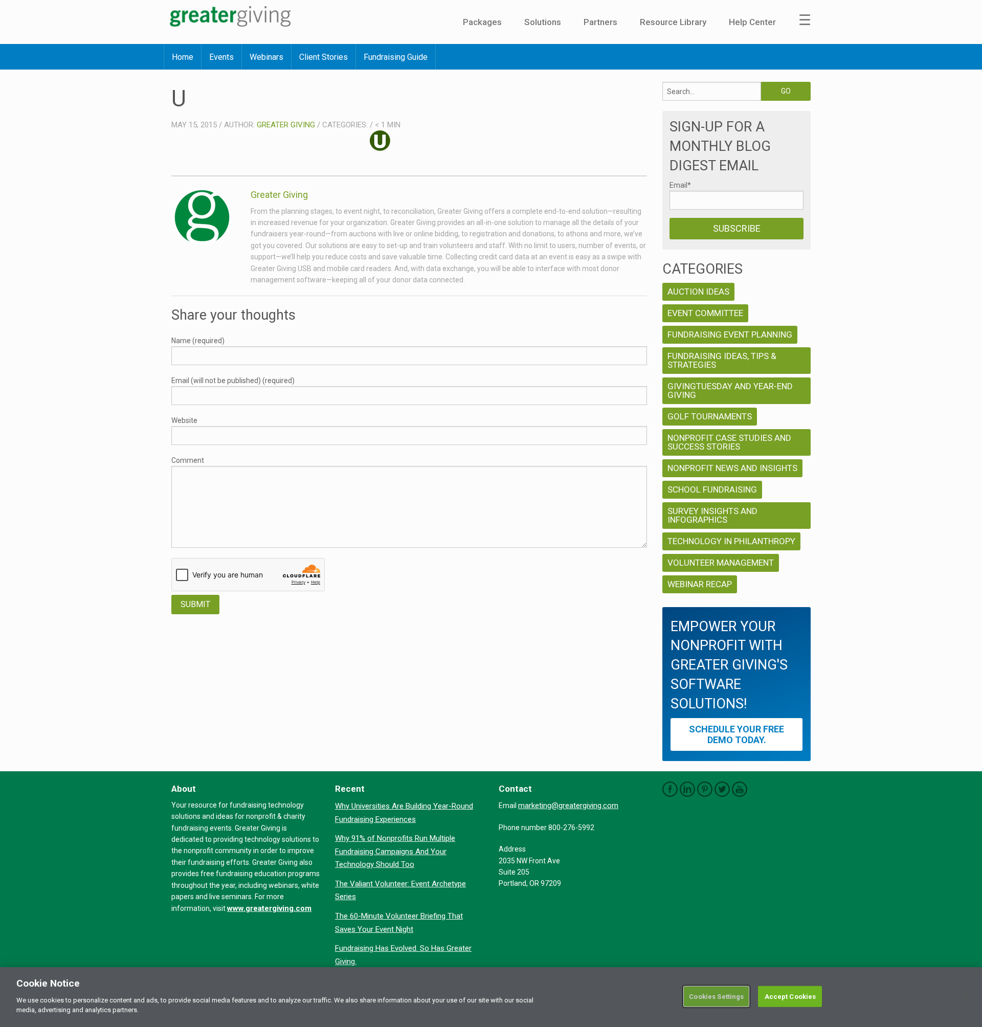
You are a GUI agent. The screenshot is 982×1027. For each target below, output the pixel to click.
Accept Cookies (790, 996)
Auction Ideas (698, 291)
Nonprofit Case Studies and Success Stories (729, 442)
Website (184, 420)
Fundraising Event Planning (729, 334)
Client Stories (323, 57)
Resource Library (673, 22)
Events (221, 57)
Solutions (542, 22)
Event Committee (705, 313)
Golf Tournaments (709, 416)
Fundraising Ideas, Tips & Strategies (721, 360)
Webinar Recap (699, 584)
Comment (187, 460)
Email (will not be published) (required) (233, 380)
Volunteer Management (720, 562)
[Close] (965, 996)
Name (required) (198, 341)
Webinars (266, 57)
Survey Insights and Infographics (712, 515)
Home (182, 57)
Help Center (752, 22)
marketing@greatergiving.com (568, 805)
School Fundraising (712, 489)
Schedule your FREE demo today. (736, 734)
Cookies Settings (716, 996)
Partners (600, 22)
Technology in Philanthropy (731, 541)
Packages (482, 22)
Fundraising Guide (396, 57)
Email (680, 185)
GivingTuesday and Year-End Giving (730, 390)
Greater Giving (286, 124)
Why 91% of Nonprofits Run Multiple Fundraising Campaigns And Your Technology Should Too (395, 851)
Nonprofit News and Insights (732, 468)
